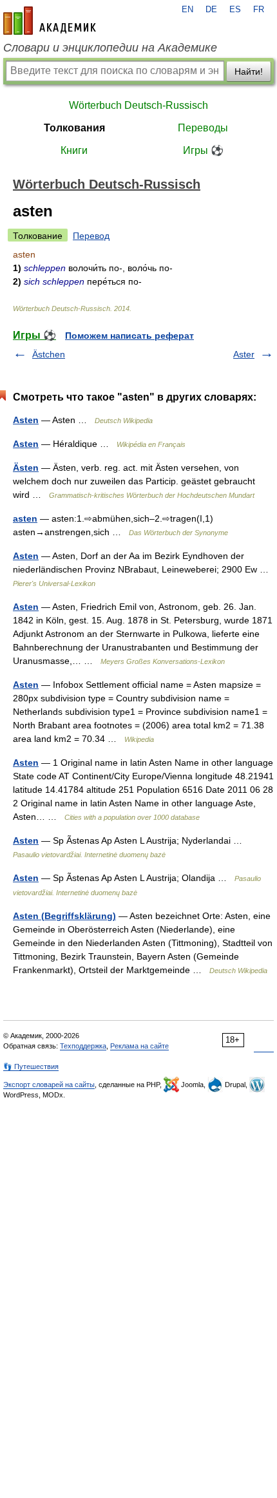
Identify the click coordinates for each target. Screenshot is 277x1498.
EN (187, 9)
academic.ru (49, 20)
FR (258, 9)
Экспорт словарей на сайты (49, 1084)
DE (211, 9)
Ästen (26, 467)
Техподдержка (83, 1046)
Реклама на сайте (139, 1046)
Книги (74, 150)
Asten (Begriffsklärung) (64, 916)
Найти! (248, 71)
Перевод (91, 236)
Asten (26, 420)
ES (235, 9)
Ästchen (48, 354)
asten (25, 518)
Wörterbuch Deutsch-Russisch (138, 105)
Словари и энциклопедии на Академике (110, 47)
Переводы (203, 127)
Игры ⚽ (203, 150)
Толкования (74, 127)
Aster (243, 354)
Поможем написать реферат (129, 335)
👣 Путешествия (31, 1066)
